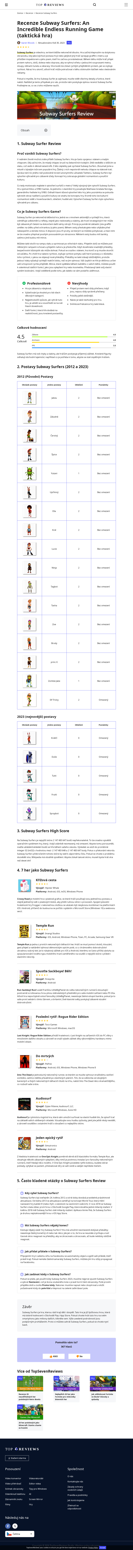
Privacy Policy (93, 1547)
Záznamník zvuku (13, 1499)
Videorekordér (36, 1478)
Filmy (7, 1504)
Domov (20, 13)
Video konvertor (13, 1478)
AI (30, 1494)
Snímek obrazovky (14, 1488)
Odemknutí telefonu (15, 1494)
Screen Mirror (36, 1499)
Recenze (29, 13)
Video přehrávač (13, 1483)
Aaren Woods (28, 42)
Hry (69, 42)
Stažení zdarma (18, 1458)
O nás (70, 1476)
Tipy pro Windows (38, 1488)
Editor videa (35, 1483)
